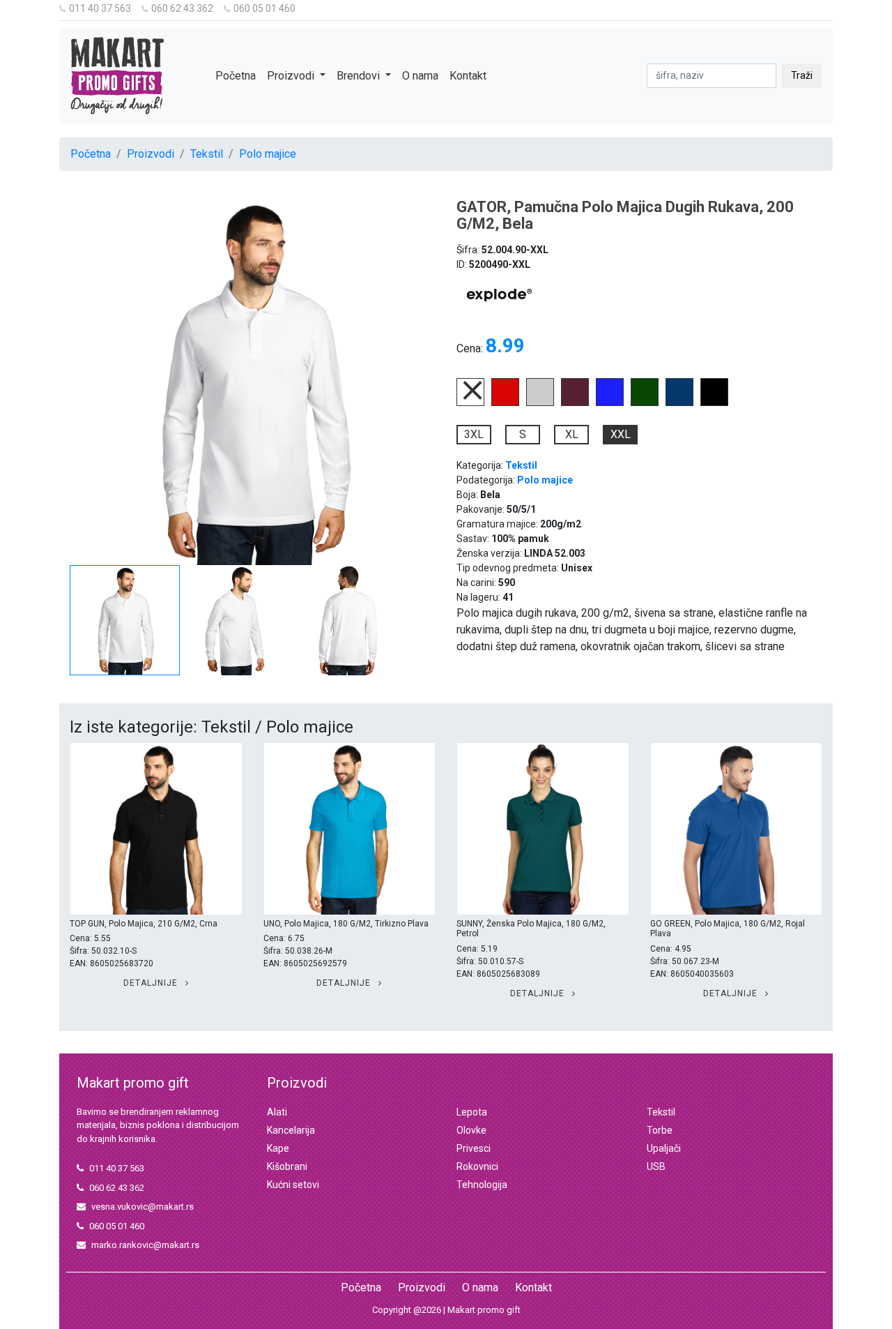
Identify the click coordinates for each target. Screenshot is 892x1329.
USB (656, 1166)
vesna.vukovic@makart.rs (142, 1206)
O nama (420, 75)
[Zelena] (645, 402)
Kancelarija (291, 1130)
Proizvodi (150, 153)
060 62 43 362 (182, 8)
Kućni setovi (293, 1184)
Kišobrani (287, 1166)
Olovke (471, 1130)
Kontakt (467, 75)
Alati (277, 1112)
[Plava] (679, 402)
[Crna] (714, 402)
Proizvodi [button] (292, 75)
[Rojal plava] (610, 402)
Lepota (471, 1112)
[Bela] (470, 402)
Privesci (473, 1148)
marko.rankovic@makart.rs (145, 1245)
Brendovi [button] (360, 75)
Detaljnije (151, 983)
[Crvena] (505, 402)
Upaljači (664, 1148)
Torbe (659, 1130)
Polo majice (267, 153)
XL (571, 434)
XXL (620, 434)
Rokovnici (477, 1166)
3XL (474, 434)
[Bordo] (575, 402)
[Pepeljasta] (540, 402)
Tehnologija (481, 1184)
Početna (235, 75)
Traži (802, 75)
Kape (278, 1148)
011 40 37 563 (100, 8)
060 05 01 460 (264, 8)
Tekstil (206, 153)
